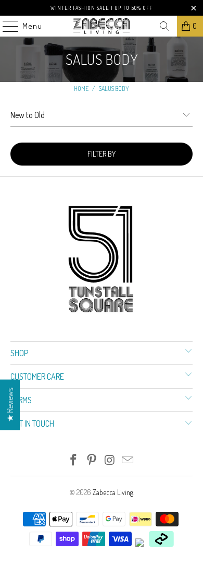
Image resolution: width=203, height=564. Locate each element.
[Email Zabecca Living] (128, 460)
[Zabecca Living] (102, 26)
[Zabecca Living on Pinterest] (92, 460)
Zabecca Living (113, 492)
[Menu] (5, 26)
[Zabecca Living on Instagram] (110, 460)
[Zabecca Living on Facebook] (74, 460)
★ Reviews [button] (10, 405)
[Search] (164, 26)
